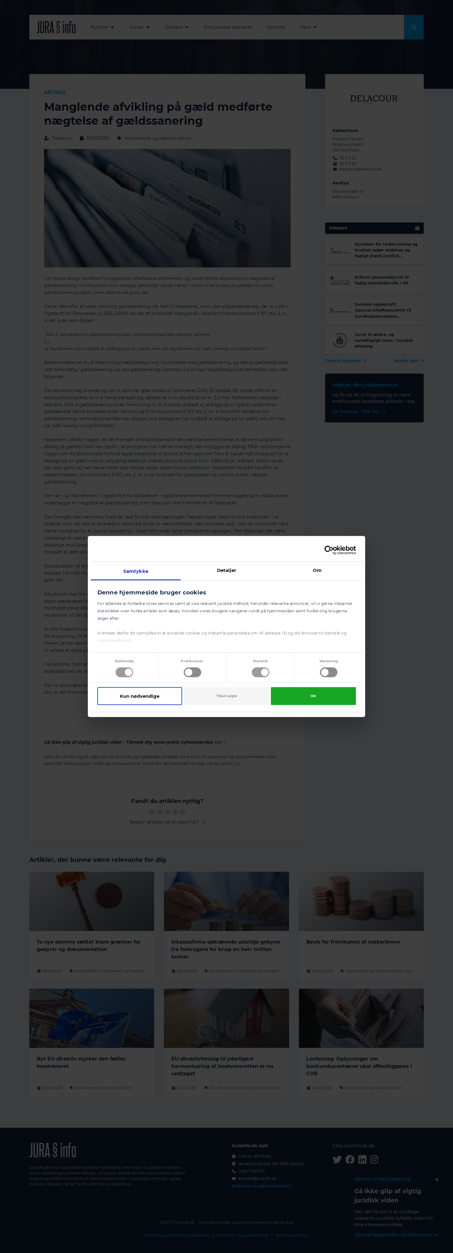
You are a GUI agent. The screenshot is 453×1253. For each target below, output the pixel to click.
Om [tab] (317, 570)
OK (313, 696)
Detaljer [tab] (226, 570)
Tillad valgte (226, 696)
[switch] (192, 672)
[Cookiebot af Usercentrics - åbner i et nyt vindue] (329, 550)
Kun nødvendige (139, 696)
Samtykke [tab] (135, 571)
